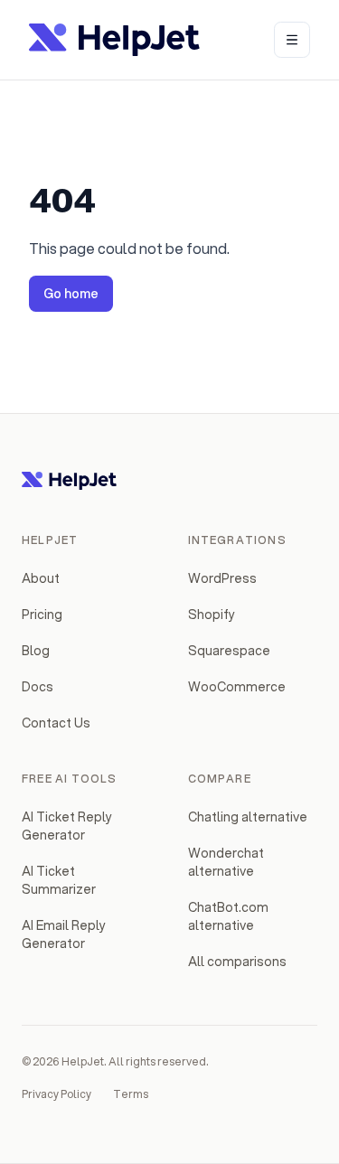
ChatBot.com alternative (228, 916)
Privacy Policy (56, 1094)
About (41, 578)
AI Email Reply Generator (64, 934)
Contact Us (56, 723)
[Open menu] (292, 40)
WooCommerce (237, 687)
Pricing (42, 614)
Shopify (211, 614)
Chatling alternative (247, 817)
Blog (36, 651)
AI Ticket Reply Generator (67, 826)
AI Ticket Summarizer (59, 880)
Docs (37, 687)
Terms (130, 1094)
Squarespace (229, 651)
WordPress (222, 578)
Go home (71, 294)
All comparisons (237, 962)
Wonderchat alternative (226, 862)
